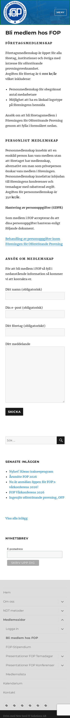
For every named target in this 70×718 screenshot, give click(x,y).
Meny (61, 12)
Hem (7, 592)
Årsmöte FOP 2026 (23, 477)
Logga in (12, 629)
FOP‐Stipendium (18, 647)
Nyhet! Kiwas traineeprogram (31, 471)
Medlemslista (16, 674)
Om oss (8, 601)
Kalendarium (12, 683)
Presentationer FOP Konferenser (30, 665)
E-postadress (15, 548)
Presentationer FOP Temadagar (29, 656)
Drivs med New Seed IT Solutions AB (24, 716)
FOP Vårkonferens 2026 (26, 492)
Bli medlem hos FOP (22, 638)
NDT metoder (13, 610)
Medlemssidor (14, 619)
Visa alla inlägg (16, 518)
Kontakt (9, 692)
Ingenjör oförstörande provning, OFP (36, 497)
